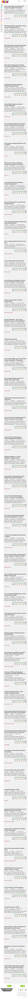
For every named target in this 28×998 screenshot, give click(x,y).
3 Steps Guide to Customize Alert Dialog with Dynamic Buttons (14, 829)
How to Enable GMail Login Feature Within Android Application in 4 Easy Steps (15, 359)
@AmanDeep (7, 841)
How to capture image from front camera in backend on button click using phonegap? (15, 712)
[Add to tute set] (13, 36)
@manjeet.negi (7, 58)
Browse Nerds (1, 11)
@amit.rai (6, 800)
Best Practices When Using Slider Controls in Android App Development (15, 26)
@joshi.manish (7, 271)
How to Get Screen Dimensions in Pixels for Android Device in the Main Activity (14, 281)
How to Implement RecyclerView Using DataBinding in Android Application (14, 477)
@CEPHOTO (6, 744)
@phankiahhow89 (8, 918)
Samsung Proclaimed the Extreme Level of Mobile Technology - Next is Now (15, 809)
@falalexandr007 (7, 429)
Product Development (9, 733)
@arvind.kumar (7, 898)
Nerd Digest (1, 25)
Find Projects (1, 16)
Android (6, 9)
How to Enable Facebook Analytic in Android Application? (13, 104)
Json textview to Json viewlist (11, 907)
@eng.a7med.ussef (8, 253)
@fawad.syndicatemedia (9, 821)
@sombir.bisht (7, 488)
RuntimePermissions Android (11, 789)
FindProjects (18, 733)
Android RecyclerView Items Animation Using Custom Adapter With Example (14, 966)
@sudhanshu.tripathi (8, 312)
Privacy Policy (20, 992)
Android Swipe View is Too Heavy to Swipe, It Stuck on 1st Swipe (13, 868)
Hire (1, 7)
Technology (7, 929)
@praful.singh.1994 (8, 880)
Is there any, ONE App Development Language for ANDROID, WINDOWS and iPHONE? (14, 673)
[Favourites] (19, 16)
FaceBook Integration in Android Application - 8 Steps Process (12, 457)
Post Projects (1, 9)
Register (24, 1)
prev (10, 986)
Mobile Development (9, 655)
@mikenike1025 (7, 38)
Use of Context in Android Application (13, 887)
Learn (1, 23)
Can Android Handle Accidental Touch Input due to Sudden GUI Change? (14, 7)
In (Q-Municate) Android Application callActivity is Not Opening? (13, 85)
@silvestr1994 (7, 625)
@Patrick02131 (7, 781)
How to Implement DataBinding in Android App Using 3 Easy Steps (15, 594)
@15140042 (6, 686)
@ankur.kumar (7, 958)
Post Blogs (1, 31)
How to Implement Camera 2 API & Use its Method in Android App (15, 574)
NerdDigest (12, 28)
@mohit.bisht (6, 645)
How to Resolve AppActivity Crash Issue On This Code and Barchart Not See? (14, 653)
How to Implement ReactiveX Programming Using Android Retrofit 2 (15, 222)
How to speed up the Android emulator (14, 260)
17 (18, 986)
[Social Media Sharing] (23, 16)
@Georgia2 (6, 939)
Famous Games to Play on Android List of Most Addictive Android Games (14, 927)
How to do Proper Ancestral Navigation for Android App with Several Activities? (15, 418)
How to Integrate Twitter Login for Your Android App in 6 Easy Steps (13, 379)
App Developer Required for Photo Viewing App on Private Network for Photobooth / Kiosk (15, 732)
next (22, 986)
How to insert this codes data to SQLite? (14, 770)
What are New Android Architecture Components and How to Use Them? (13, 163)
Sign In (19, 1)
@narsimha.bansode (8, 762)
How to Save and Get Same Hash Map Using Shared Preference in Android (14, 516)
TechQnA (12, 9)
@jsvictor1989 (7, 18)
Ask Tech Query (1, 29)
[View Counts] (25, 16)
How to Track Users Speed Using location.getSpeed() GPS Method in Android (13, 438)
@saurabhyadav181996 (9, 723)
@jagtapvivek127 (7, 567)
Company (1, 20)
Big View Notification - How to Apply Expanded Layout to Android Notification (14, 320)
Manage (1, 18)
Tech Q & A (1, 27)
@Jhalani (6, 155)
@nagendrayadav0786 (8, 666)
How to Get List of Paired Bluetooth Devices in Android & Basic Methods (13, 496)
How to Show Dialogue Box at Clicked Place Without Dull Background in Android (15, 65)
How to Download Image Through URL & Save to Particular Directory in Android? (14, 124)
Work (1, 14)
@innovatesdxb (7, 97)
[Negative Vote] (17, 16)
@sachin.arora (7, 586)
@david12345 (7, 350)
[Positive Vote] (15, 16)
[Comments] (21, 16)
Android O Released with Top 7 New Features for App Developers (13, 692)
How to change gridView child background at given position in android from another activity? (15, 556)
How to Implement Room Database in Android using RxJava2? (13, 183)
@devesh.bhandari (8, 214)
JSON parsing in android (10, 339)
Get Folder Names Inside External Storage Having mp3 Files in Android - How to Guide (15, 47)
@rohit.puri (6, 175)
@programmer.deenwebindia (10, 860)
